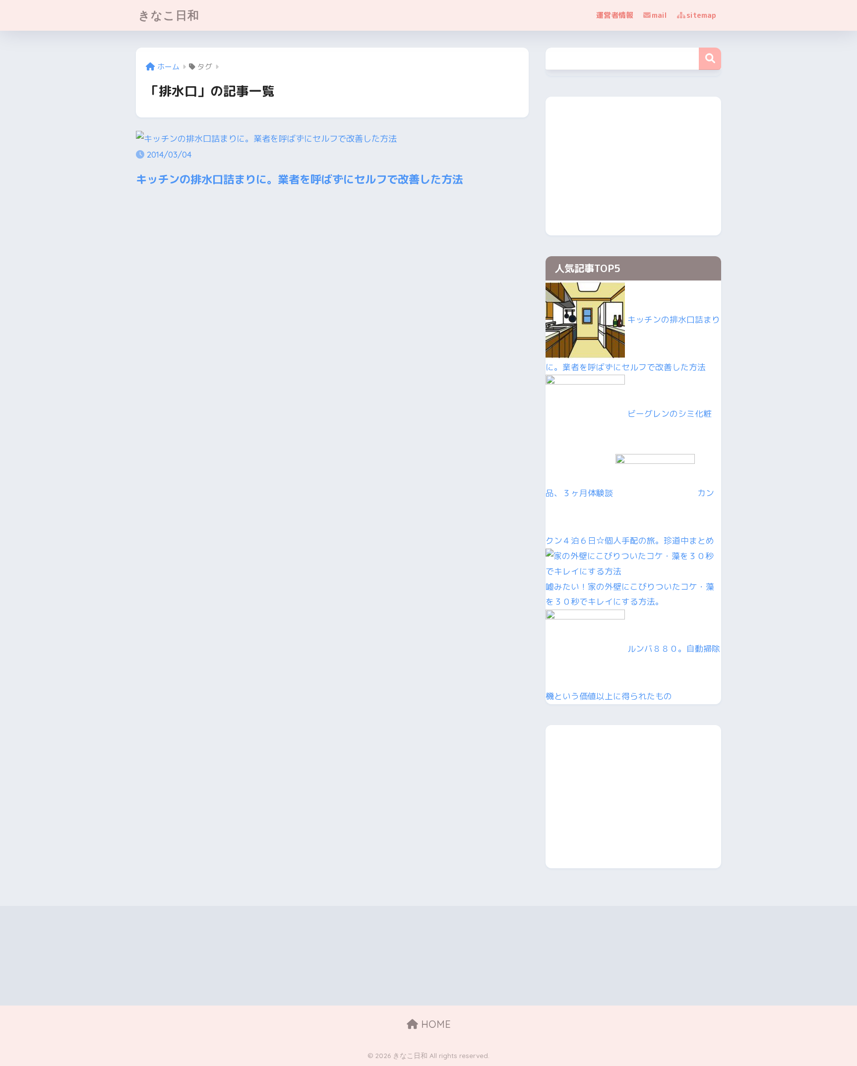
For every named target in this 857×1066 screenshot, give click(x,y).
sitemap (701, 15)
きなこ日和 (168, 15)
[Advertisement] (633, 166)
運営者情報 (614, 15)
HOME (434, 1024)
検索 (710, 59)
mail (659, 15)
